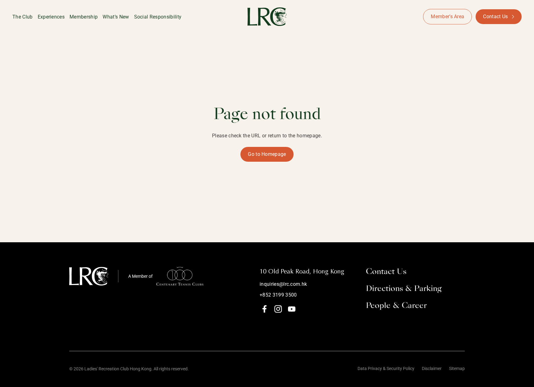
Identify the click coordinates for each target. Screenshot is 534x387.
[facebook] (264, 309)
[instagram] (278, 309)
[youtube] (292, 309)
